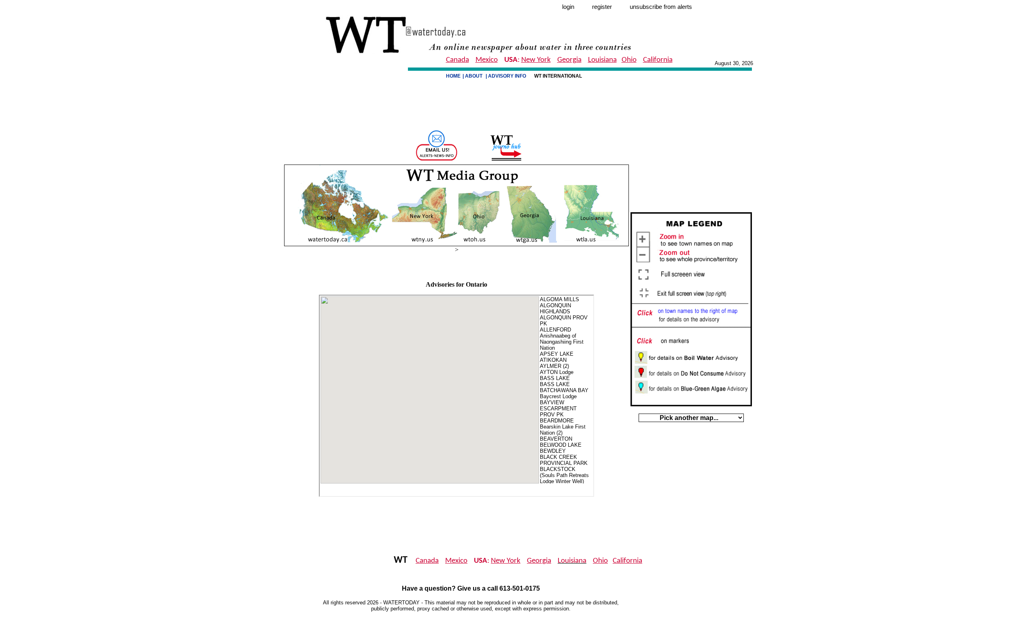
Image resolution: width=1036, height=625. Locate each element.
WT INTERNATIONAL (558, 76)
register (602, 7)
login (568, 7)
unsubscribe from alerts (661, 7)
